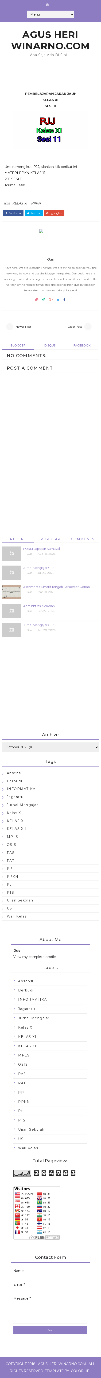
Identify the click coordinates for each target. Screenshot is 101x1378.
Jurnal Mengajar (22, 805)
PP (10, 868)
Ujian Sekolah (20, 900)
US (9, 908)
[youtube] (47, 4)
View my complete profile (34, 957)
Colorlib (80, 1371)
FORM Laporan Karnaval (41, 548)
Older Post (75, 326)
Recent (18, 539)
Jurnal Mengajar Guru (39, 568)
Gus (50, 259)
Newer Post (23, 326)
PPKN (36, 203)
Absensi (14, 773)
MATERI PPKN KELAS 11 (24, 173)
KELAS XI (19, 203)
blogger (18, 345)
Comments (83, 539)
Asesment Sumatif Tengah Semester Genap (56, 587)
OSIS (11, 845)
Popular (50, 539)
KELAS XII (17, 829)
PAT (11, 861)
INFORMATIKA (21, 789)
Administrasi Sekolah (39, 606)
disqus (49, 345)
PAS (11, 853)
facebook (14, 213)
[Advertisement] (50, 501)
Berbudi (14, 781)
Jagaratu (15, 797)
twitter (35, 213)
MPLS (12, 837)
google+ (56, 213)
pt (9, 884)
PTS (10, 892)
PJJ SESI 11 (13, 179)
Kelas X (14, 813)
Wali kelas (17, 916)
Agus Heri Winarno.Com (50, 40)
